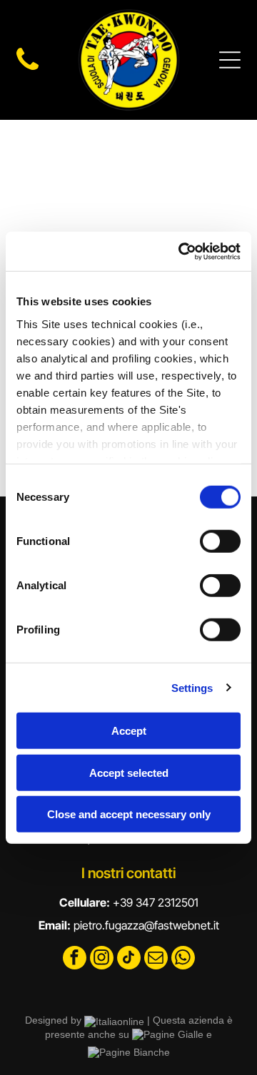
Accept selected (128, 772)
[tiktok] (129, 959)
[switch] (220, 541)
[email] (156, 959)
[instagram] (102, 959)
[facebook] (74, 959)
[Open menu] (230, 60)
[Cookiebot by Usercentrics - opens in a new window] (181, 251)
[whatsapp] (183, 959)
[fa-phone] (27, 70)
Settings (192, 687)
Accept (128, 731)
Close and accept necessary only (129, 814)
